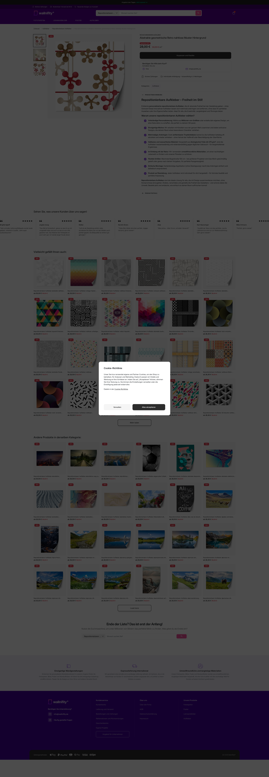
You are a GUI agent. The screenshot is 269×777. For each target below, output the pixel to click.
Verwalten (117, 407)
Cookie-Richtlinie (121, 389)
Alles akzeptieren (149, 407)
